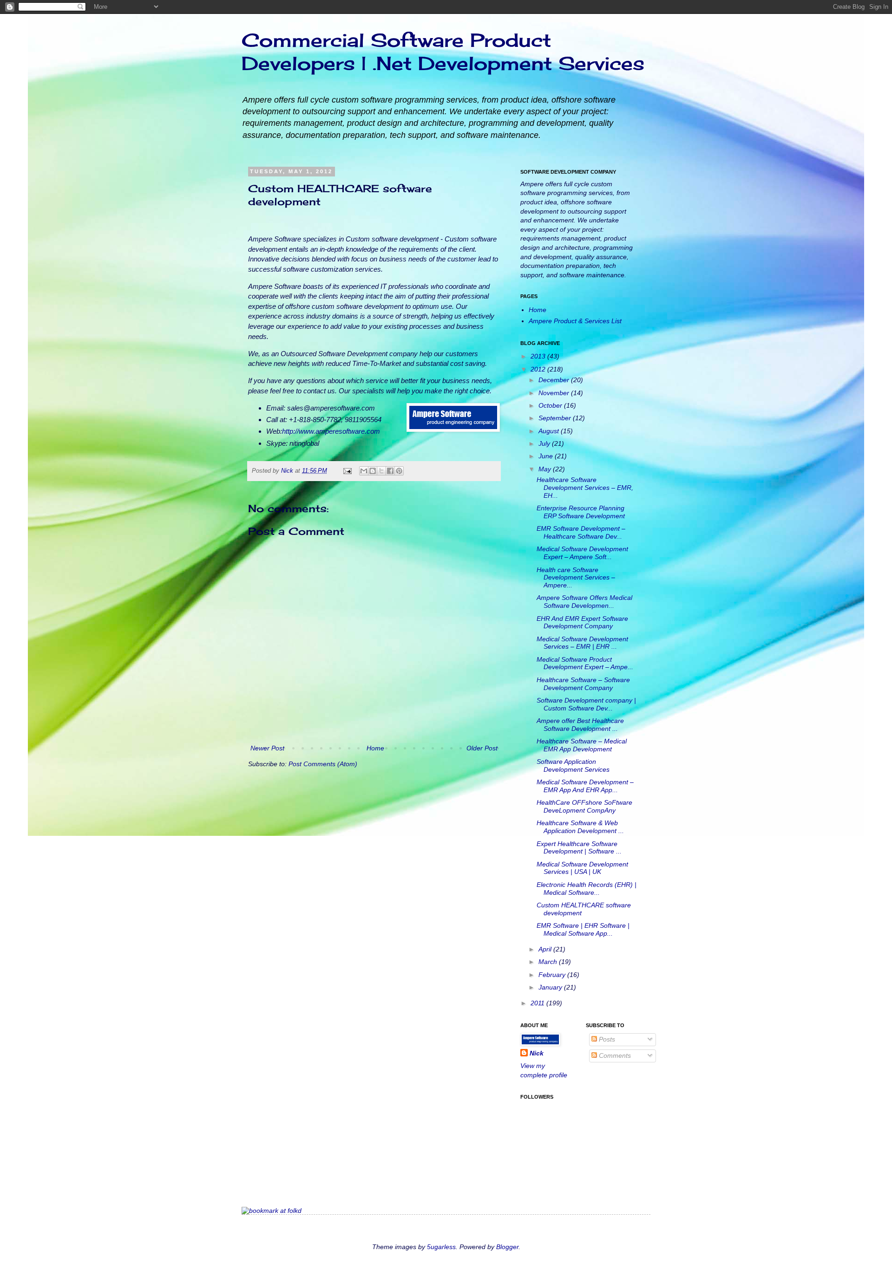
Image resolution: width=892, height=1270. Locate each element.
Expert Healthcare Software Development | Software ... (579, 847)
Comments (614, 1055)
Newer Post (267, 748)
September (555, 418)
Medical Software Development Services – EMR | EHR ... (582, 643)
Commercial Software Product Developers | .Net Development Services (443, 52)
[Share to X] (381, 470)
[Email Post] (347, 471)
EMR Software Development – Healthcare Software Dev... (581, 532)
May (545, 469)
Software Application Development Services (573, 765)
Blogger (507, 1246)
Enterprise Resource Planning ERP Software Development (581, 512)
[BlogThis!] (372, 470)
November (554, 393)
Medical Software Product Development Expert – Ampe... (585, 663)
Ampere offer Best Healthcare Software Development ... (580, 724)
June (546, 456)
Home (375, 748)
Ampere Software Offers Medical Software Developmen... (584, 601)
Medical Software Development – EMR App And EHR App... (585, 786)
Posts (606, 1039)
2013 (539, 356)
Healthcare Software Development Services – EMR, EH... (585, 487)
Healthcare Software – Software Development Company (583, 683)
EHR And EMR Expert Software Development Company (582, 622)
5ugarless (441, 1246)
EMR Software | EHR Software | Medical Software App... (583, 929)
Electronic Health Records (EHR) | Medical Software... (586, 888)
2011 (538, 1003)
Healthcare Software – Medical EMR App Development (582, 745)
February (552, 974)
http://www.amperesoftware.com (331, 431)
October (551, 405)
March (548, 961)
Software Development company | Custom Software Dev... (586, 704)
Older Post (482, 748)
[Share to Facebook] (390, 470)
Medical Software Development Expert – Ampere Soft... (582, 552)
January (551, 987)
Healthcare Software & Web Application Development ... (580, 826)
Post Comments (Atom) (323, 764)
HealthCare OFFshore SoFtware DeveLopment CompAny (584, 806)
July (545, 443)
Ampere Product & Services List (575, 321)
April (545, 949)
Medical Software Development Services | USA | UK (582, 868)
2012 (539, 369)
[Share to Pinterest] (399, 470)
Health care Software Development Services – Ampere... (576, 577)
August (549, 431)
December (554, 380)
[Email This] (363, 470)
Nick (288, 471)
